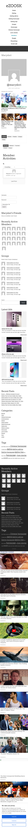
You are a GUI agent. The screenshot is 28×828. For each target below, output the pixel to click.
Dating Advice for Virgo (12, 292)
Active (6, 259)
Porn (2, 435)
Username (3, 195)
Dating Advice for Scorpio (13, 282)
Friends (15, 136)
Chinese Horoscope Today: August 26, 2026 (12, 401)
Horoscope (14, 27)
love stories (21, 455)
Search (2, 300)
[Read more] (23, 334)
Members (14, 35)
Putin (13, 458)
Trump (21, 458)
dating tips (19, 452)
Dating (14, 13)
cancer (7, 446)
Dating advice (14, 16)
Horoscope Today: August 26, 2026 (10, 403)
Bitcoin (3, 413)
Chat (2, 415)
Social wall (14, 44)
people (6, 458)
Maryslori (8, 173)
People (14, 38)
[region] (14, 815)
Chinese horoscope (14, 30)
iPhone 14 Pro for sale (8, 354)
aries (2, 446)
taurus (19, 458)
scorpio (16, 458)
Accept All (14, 816)
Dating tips (14, 21)
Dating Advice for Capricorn (13, 272)
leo (16, 455)
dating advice (18, 449)
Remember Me (6, 204)
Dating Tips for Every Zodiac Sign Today (11, 396)
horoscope (11, 455)
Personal (6, 145)
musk (2, 458)
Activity (4, 136)
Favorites (17, 145)
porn (11, 458)
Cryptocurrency (5, 419)
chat (9, 446)
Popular (9, 259)
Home (14, 10)
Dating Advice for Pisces (13, 262)
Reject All (14, 824)
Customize (14, 820)
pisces (9, 458)
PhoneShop (14, 41)
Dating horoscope (14, 19)
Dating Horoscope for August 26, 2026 (11, 399)
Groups (14, 24)
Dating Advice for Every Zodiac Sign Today (11, 397)
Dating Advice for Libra (12, 287)
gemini (5, 455)
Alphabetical (14, 259)
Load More (14, 181)
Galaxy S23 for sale (7, 328)
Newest (2, 259)
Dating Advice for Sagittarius (14, 277)
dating (9, 449)
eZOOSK (14, 5)
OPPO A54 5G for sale (8, 379)
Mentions (12, 145)
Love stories (14, 32)
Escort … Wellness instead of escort (10, 394)
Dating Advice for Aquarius (13, 267)
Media (3, 139)
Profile (9, 136)
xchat (2, 437)
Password (3, 199)
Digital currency (5, 428)
